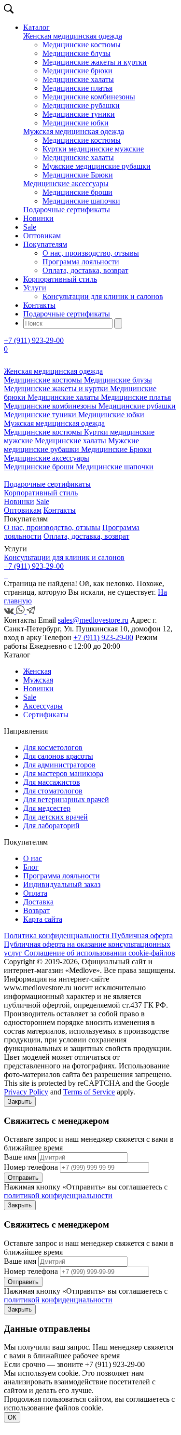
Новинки (38, 218)
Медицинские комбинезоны (88, 97)
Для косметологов (53, 747)
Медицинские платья (77, 88)
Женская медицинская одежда (72, 36)
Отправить (23, 1177)
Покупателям (45, 244)
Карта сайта (42, 919)
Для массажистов (51, 782)
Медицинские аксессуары (66, 183)
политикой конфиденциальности (58, 1195)
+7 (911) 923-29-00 (34, 340)
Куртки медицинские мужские (93, 149)
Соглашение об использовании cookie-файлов (99, 953)
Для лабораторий (51, 825)
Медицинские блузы (76, 53)
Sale (29, 227)
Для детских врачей (55, 817)
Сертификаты (46, 715)
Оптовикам (42, 236)
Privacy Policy (26, 1092)
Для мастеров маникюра (63, 773)
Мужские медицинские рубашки (96, 166)
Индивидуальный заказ (61, 884)
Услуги (34, 288)
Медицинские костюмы (81, 45)
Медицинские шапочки (81, 201)
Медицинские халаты (78, 79)
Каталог (36, 27)
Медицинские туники (78, 114)
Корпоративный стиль (60, 279)
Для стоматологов (53, 791)
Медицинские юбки (75, 123)
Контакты (39, 305)
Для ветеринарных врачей (66, 799)
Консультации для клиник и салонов (102, 296)
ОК (12, 1417)
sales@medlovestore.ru (93, 620)
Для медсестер (46, 808)
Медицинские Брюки (77, 175)
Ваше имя (20, 1157)
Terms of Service (89, 1092)
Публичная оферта (142, 935)
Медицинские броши (77, 192)
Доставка (38, 902)
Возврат (36, 910)
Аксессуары (43, 706)
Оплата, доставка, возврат (85, 270)
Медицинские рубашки (81, 105)
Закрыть (20, 1101)
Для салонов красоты (58, 756)
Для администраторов (59, 765)
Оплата (35, 893)
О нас (32, 858)
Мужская (38, 680)
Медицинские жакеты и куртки (94, 62)
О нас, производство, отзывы (90, 253)
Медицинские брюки (77, 71)
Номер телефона (31, 1167)
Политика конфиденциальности (57, 935)
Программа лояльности (80, 262)
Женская (37, 671)
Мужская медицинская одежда (73, 131)
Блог (31, 867)
